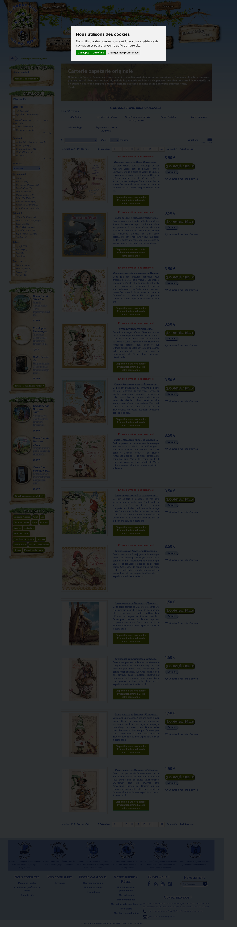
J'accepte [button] (83, 52)
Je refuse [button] (98, 52)
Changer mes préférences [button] (123, 52)
